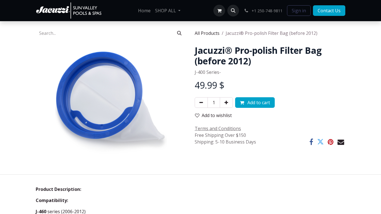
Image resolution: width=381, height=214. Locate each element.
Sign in (299, 11)
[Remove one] (201, 102)
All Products (207, 33)
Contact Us (329, 11)
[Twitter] (320, 141)
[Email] (340, 141)
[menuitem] (144, 10)
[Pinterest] (331, 141)
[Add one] (226, 102)
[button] (233, 10)
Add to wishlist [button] (217, 115)
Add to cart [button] (258, 102)
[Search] (179, 33)
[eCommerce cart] (219, 10)
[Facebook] (311, 141)
